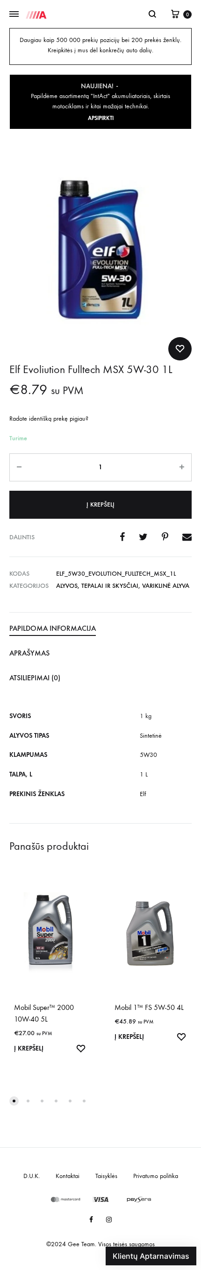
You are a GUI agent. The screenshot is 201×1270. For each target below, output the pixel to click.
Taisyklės (106, 1176)
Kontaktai (67, 1176)
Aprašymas (29, 653)
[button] (14, 1101)
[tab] (100, 629)
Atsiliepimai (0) (34, 677)
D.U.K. (31, 1176)
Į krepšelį (100, 504)
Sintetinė (151, 736)
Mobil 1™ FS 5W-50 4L (149, 1007)
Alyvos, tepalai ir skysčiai (97, 586)
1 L (144, 774)
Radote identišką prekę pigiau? (48, 419)
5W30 (148, 755)
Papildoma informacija (52, 628)
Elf (143, 794)
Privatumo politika (155, 1176)
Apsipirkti (101, 118)
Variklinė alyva (165, 586)
